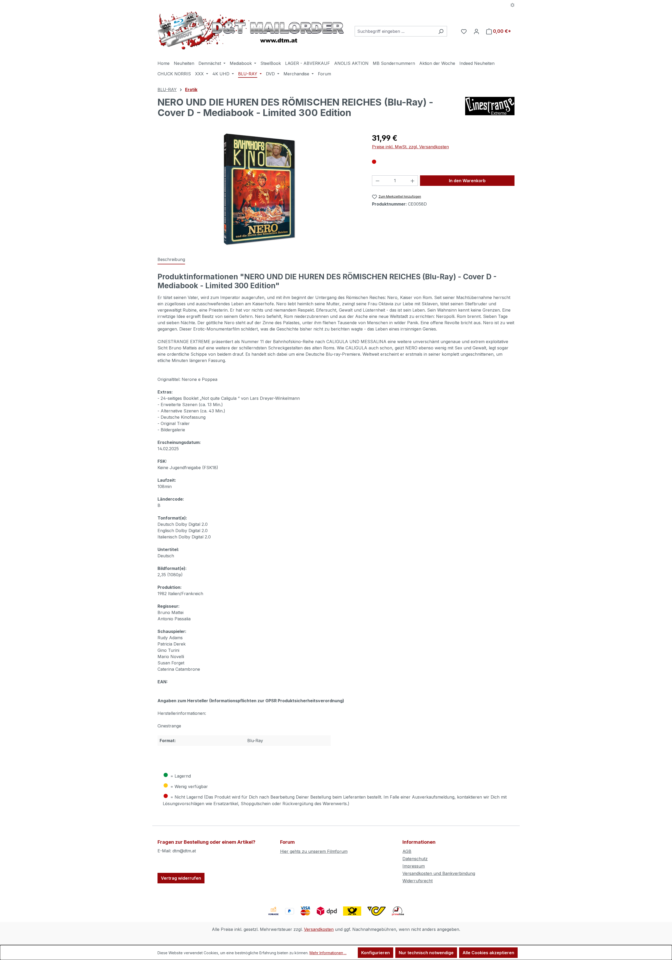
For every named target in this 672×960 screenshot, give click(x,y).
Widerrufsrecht (417, 880)
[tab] (171, 259)
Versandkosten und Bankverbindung (438, 873)
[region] (259, 189)
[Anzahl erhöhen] (412, 180)
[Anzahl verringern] (377, 180)
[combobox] (395, 31)
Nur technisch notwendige (426, 952)
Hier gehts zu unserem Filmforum (314, 851)
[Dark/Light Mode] (512, 4)
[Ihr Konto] (476, 31)
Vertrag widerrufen (181, 878)
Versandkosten (319, 929)
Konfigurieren (375, 952)
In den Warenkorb (467, 180)
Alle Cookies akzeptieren (488, 952)
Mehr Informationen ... (327, 953)
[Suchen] (441, 31)
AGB (406, 851)
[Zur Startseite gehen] (251, 30)
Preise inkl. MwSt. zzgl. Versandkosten (410, 146)
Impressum (413, 866)
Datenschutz (415, 858)
